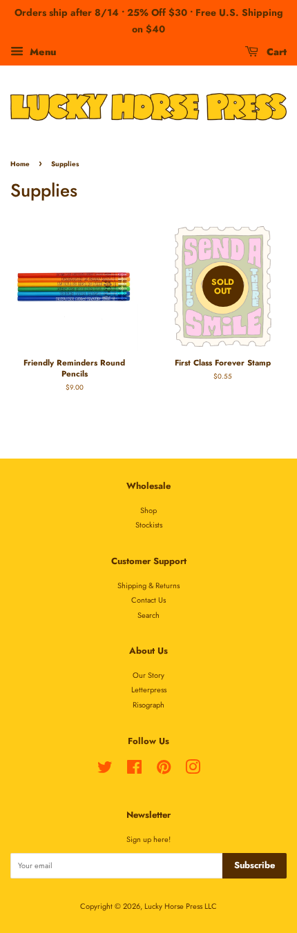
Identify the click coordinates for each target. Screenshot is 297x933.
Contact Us (148, 599)
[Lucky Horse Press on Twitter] (105, 770)
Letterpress (148, 689)
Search (148, 615)
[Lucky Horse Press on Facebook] (134, 770)
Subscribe (254, 865)
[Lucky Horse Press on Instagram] (192, 770)
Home (20, 164)
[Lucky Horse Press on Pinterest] (163, 770)
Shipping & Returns (148, 585)
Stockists (148, 524)
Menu (41, 51)
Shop (148, 510)
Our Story (148, 675)
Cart (275, 51)
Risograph (148, 704)
